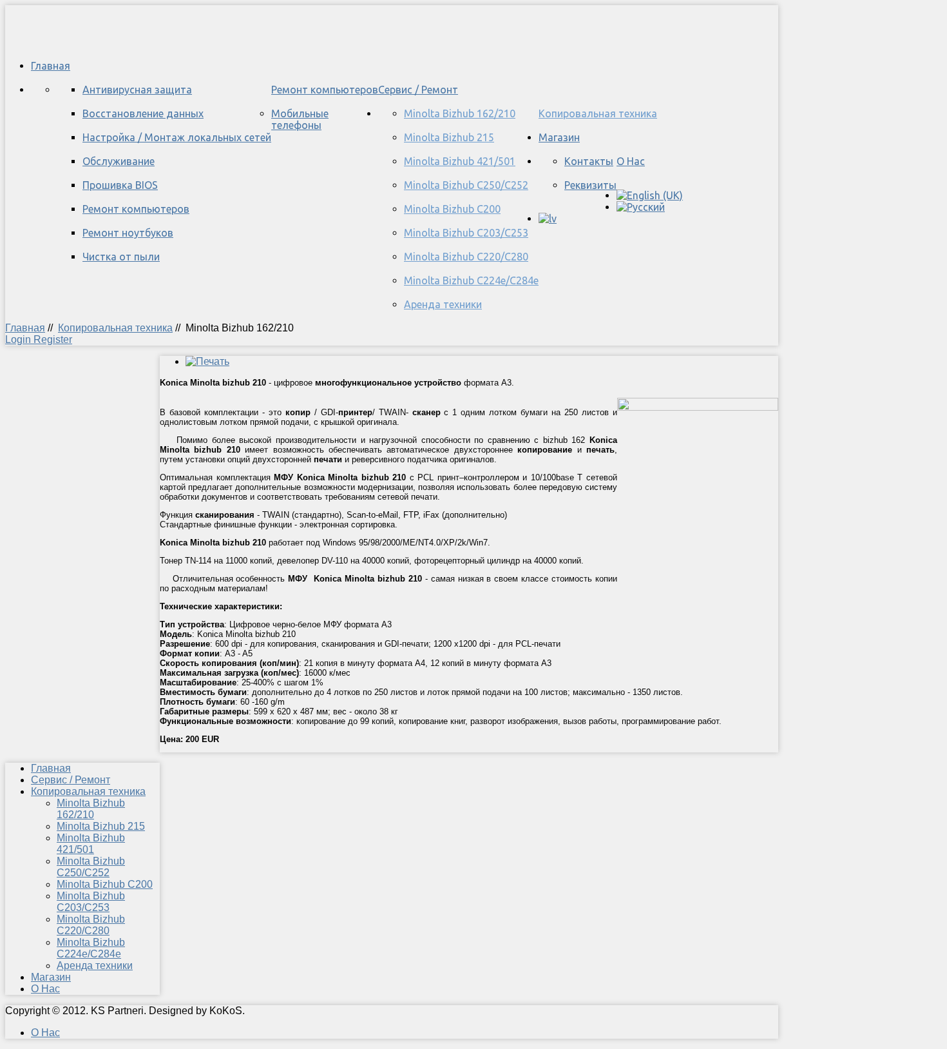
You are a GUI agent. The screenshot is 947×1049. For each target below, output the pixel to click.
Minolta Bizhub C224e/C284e (471, 280)
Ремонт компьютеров (324, 89)
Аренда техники (443, 304)
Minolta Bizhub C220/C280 (466, 256)
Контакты (588, 161)
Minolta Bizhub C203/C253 (466, 233)
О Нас (631, 161)
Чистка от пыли (121, 256)
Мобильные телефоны (300, 119)
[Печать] (207, 361)
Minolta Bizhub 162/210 (459, 113)
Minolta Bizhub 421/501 (459, 161)
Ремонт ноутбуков (127, 233)
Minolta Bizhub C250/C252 (466, 185)
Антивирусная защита (137, 89)
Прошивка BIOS (120, 185)
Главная (50, 66)
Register (52, 339)
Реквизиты (590, 185)
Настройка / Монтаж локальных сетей (176, 137)
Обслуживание (118, 161)
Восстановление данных (143, 113)
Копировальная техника (598, 113)
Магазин (559, 137)
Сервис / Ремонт (418, 89)
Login (19, 339)
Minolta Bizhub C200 (452, 209)
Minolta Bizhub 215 (449, 137)
